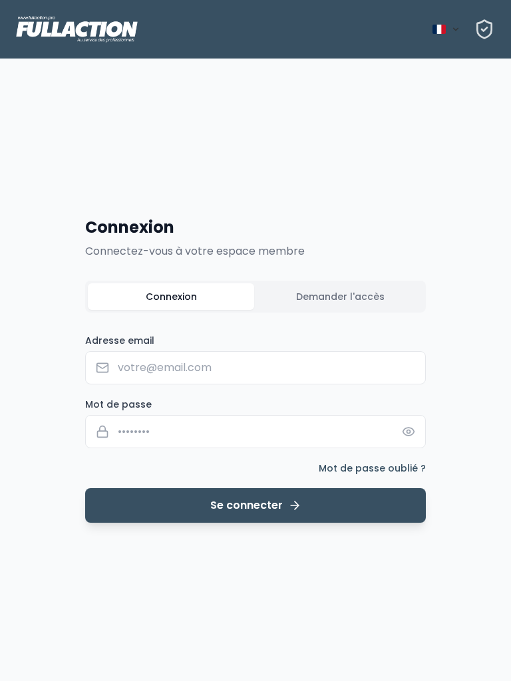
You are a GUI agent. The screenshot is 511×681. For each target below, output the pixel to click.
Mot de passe (118, 404)
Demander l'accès (340, 296)
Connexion (171, 296)
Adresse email (119, 340)
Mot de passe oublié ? (372, 468)
